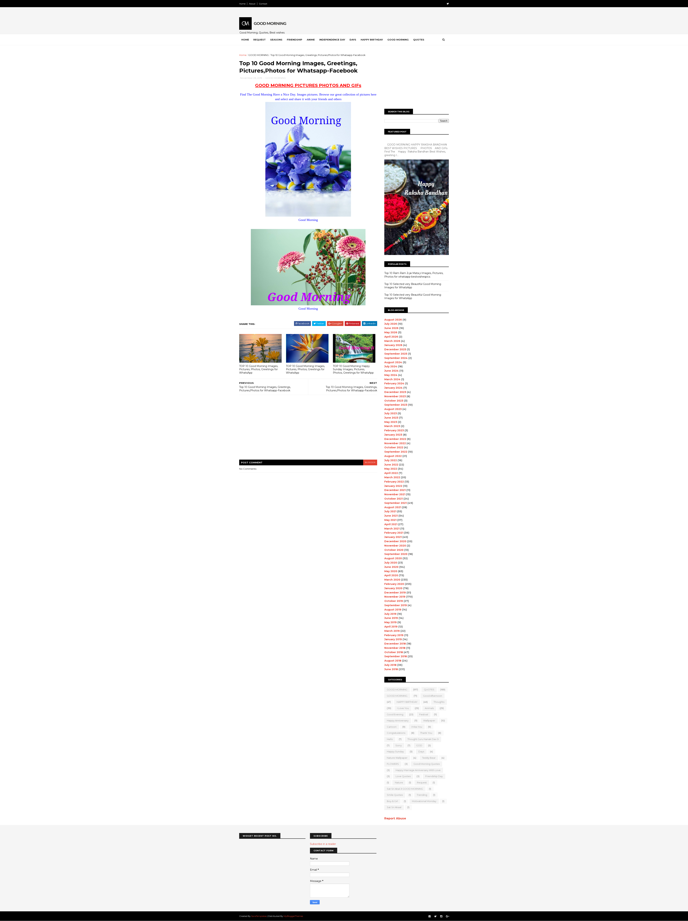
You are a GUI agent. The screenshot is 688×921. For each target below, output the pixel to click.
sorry (398, 745)
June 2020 (391, 567)
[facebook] (430, 916)
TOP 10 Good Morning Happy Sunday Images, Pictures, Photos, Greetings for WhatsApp (353, 369)
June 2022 (391, 464)
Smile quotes (395, 794)
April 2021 (390, 524)
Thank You (426, 732)
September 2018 (395, 656)
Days (353, 39)
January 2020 (393, 588)
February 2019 (393, 635)
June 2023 (391, 417)
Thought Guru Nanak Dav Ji (423, 739)
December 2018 (395, 643)
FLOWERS (393, 763)
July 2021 (390, 511)
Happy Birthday (372, 39)
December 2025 (395, 349)
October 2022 (393, 447)
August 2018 (392, 660)
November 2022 (395, 443)
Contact (263, 3)
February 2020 (394, 584)
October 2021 (393, 498)
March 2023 (392, 426)
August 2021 (392, 507)
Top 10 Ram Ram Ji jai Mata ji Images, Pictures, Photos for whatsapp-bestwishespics (413, 274)
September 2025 (395, 353)
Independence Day (332, 39)
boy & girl (392, 801)
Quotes (418, 39)
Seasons (276, 39)
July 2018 (390, 665)
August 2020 (393, 558)
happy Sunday (395, 751)
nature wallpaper (397, 757)
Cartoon (391, 726)
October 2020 (393, 550)
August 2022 (393, 456)
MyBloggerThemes (293, 916)
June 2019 (391, 618)
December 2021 (395, 490)
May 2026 (390, 332)
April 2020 (391, 575)
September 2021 (395, 503)
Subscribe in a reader (323, 844)
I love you (403, 708)
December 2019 (395, 592)
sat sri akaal (394, 807)
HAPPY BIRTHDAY (407, 701)
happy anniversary (397, 720)
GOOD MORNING (258, 55)
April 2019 (391, 626)
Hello (390, 739)
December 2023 (395, 392)
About (252, 3)
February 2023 (394, 430)
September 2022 (395, 451)
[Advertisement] (308, 429)
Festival (423, 714)
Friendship (294, 39)
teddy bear (429, 757)
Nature (399, 782)
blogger (370, 462)
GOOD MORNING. (397, 695)
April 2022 (391, 473)
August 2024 (393, 362)
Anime (311, 39)
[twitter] (448, 3)
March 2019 (392, 631)
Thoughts (439, 701)
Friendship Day (434, 776)
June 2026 (391, 328)
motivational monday (424, 801)
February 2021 (393, 532)
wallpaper (429, 720)
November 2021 (394, 494)
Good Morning (398, 39)
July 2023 (390, 413)
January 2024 (393, 387)
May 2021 (390, 520)
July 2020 (390, 562)
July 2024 (390, 366)
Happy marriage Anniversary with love (418, 770)
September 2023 (395, 404)
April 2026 (391, 336)
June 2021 (391, 515)
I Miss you (416, 726)
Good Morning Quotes (427, 763)
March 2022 (392, 477)
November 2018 (394, 648)
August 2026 (393, 319)
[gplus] (447, 916)
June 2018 (391, 669)
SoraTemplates (258, 916)
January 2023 (393, 434)
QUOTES (429, 689)
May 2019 (390, 622)
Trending (422, 794)
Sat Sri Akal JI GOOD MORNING (405, 788)
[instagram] (441, 916)
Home (242, 3)
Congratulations (396, 732)
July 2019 (390, 613)
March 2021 (392, 528)
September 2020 (395, 554)
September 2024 (396, 358)
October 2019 (393, 601)
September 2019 (395, 605)
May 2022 (390, 468)
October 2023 (393, 400)
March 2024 (392, 379)
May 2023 (390, 422)
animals (429, 708)
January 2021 (393, 537)
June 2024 (391, 370)
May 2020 (390, 571)
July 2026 (390, 323)
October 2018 (393, 652)
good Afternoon (432, 695)
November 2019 (394, 596)
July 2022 (390, 460)
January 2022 (393, 486)
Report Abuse (395, 818)
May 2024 (390, 375)
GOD (419, 745)
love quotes (403, 776)
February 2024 (394, 383)
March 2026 (392, 341)
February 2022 (394, 481)
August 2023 (393, 409)
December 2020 (395, 541)
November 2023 (395, 396)
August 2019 (392, 609)
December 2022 (395, 439)
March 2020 (392, 579)
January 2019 (393, 639)
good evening (395, 714)
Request (259, 39)
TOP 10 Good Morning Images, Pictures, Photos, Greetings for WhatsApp (258, 369)
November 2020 (395, 545)
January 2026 (393, 345)
